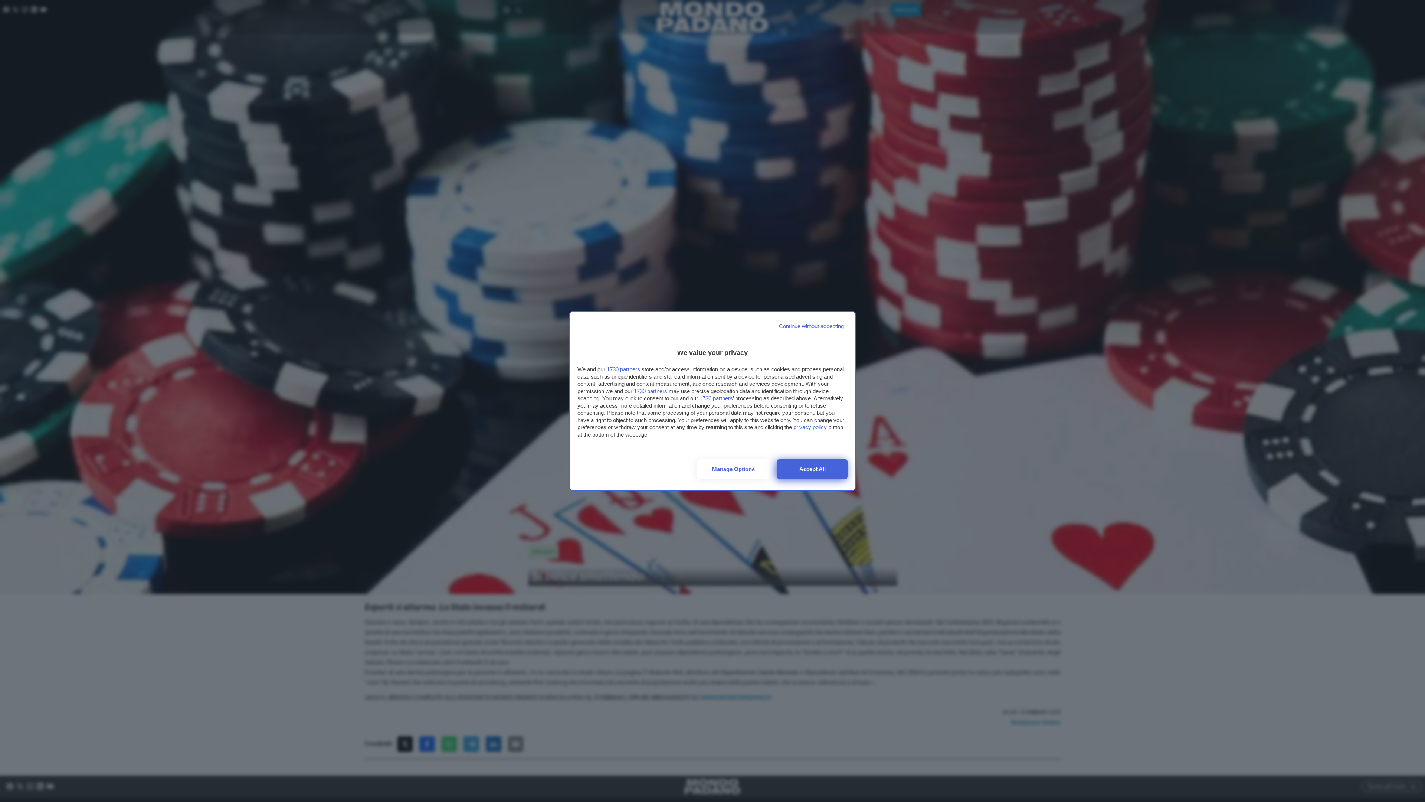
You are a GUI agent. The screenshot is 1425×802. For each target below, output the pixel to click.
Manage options (733, 469)
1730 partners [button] (623, 369)
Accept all (812, 469)
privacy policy (810, 427)
